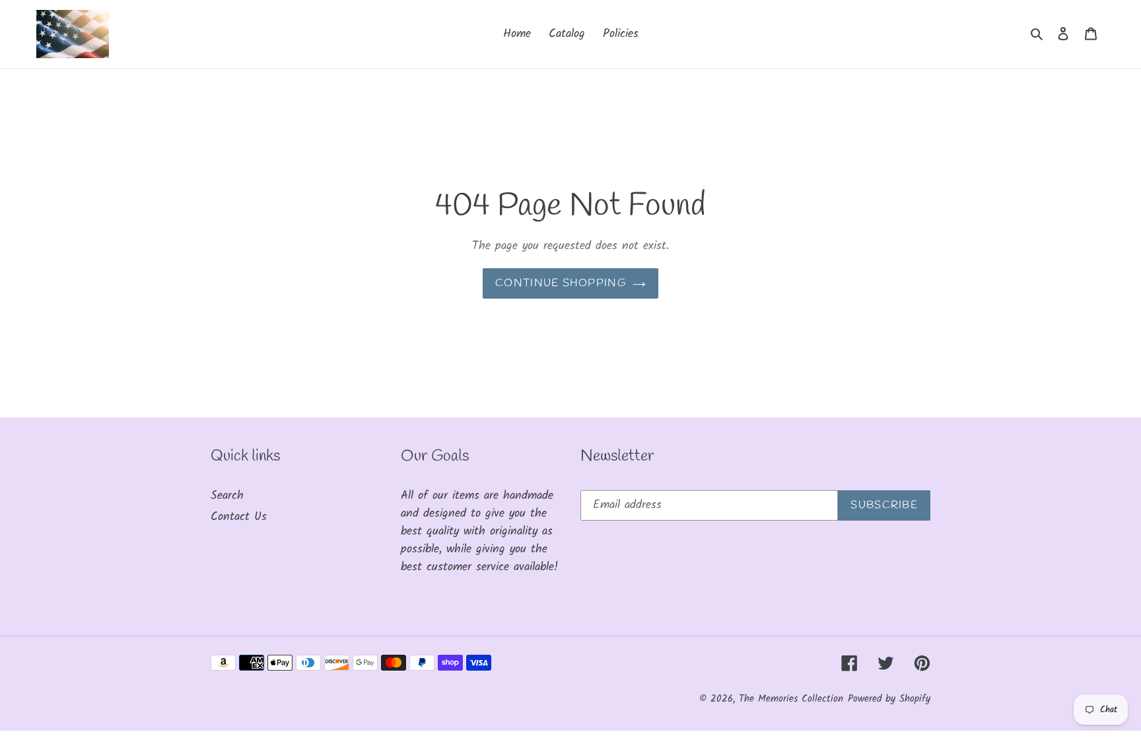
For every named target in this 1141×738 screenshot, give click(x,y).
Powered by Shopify (889, 699)
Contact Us (239, 517)
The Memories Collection (791, 699)
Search (227, 495)
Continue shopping (560, 283)
